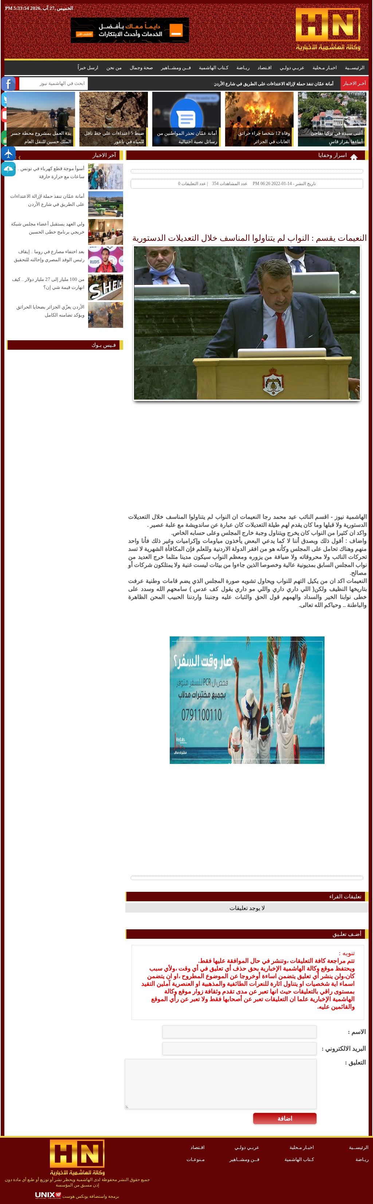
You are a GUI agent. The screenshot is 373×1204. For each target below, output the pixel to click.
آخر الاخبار (104, 155)
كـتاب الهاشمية (213, 67)
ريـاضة (243, 67)
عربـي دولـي (292, 67)
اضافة (285, 1118)
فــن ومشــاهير (176, 67)
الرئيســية (355, 67)
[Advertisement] (234, 212)
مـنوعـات (195, 1159)
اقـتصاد (265, 67)
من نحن (114, 67)
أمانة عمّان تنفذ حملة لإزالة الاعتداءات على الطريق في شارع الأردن (273, 83)
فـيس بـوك (103, 345)
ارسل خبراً (88, 67)
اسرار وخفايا (332, 155)
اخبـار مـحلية (325, 67)
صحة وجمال (141, 67)
